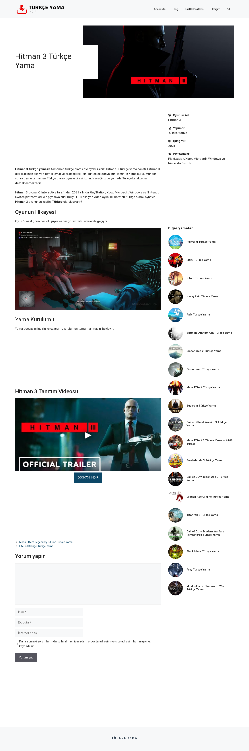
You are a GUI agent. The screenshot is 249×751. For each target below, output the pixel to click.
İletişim (215, 9)
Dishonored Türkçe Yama (202, 369)
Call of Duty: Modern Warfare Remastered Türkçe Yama (205, 533)
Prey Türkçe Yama (198, 569)
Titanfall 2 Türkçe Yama (202, 515)
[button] (229, 9)
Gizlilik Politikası (194, 9)
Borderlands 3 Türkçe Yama (204, 460)
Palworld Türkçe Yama (201, 241)
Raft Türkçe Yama (198, 314)
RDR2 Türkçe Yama (198, 260)
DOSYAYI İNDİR (88, 477)
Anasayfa (160, 9)
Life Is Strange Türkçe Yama (36, 546)
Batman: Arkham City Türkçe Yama (209, 332)
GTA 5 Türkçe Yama (199, 278)
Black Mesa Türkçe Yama (202, 551)
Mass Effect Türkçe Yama (203, 387)
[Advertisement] (88, 139)
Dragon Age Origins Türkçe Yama (207, 496)
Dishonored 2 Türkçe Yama (203, 351)
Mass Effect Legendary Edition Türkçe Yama (46, 542)
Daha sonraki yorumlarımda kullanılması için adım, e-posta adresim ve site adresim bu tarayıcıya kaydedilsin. (85, 644)
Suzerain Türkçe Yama (201, 405)
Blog (175, 9)
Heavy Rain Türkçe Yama (202, 296)
